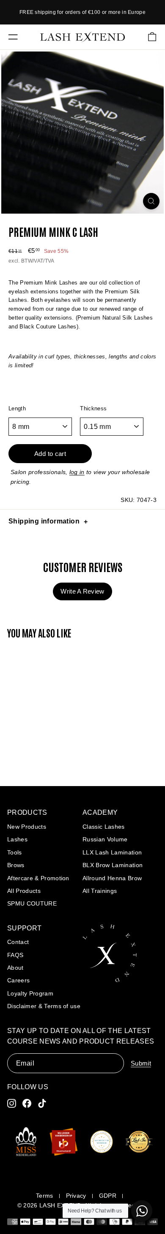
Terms (44, 1195)
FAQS (15, 955)
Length (17, 408)
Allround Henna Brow (112, 878)
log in (77, 472)
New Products (26, 826)
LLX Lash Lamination (112, 852)
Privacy (76, 1195)
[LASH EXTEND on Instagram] (11, 1103)
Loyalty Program (30, 993)
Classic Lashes (103, 826)
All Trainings (99, 890)
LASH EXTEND (60, 1205)
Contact (18, 941)
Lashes (17, 839)
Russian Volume (105, 839)
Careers (18, 980)
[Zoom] (151, 201)
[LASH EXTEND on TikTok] (42, 1103)
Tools (14, 852)
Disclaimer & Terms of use (43, 1006)
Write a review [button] (82, 591)
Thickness (93, 408)
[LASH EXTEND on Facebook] (26, 1103)
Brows (16, 865)
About (15, 967)
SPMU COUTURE (32, 903)
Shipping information (44, 521)
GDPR (107, 1195)
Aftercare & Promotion (38, 878)
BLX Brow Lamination (112, 865)
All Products (24, 890)
